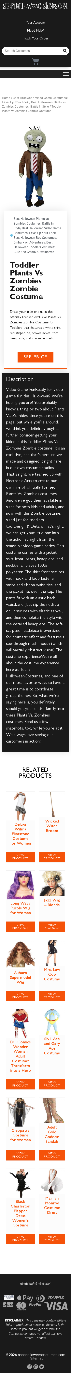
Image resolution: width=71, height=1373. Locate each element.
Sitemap (36, 1358)
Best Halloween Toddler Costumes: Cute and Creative (34, 247)
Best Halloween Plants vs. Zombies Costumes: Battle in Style (34, 223)
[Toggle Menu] (66, 74)
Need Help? (35, 31)
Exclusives (46, 252)
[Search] (65, 51)
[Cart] (35, 61)
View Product (20, 857)
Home (6, 98)
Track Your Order (35, 39)
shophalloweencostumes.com (41, 1355)
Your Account (35, 23)
